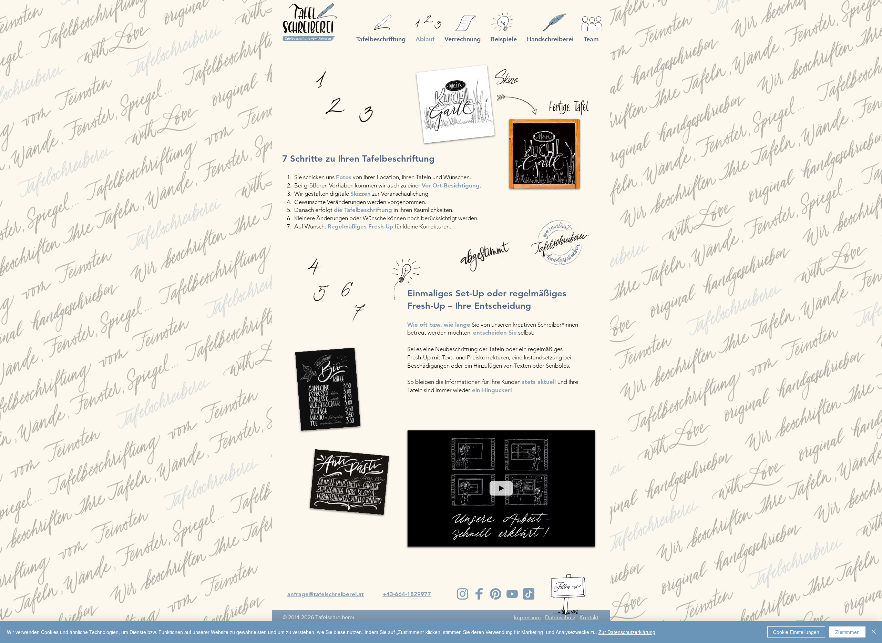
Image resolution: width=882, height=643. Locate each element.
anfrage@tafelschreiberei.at (325, 594)
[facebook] (479, 594)
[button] (586, 539)
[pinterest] (495, 594)
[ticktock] (528, 594)
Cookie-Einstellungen (796, 632)
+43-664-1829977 (406, 594)
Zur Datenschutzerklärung (626, 632)
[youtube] (512, 594)
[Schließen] (874, 631)
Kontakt (589, 617)
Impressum (527, 617)
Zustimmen (847, 632)
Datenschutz (560, 617)
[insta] (462, 594)
